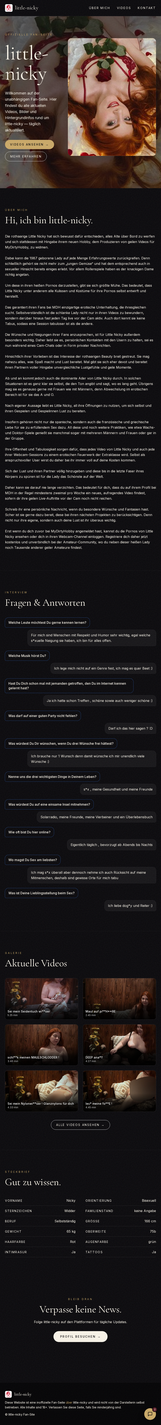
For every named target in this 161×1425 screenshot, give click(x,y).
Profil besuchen (80, 1336)
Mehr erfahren (26, 156)
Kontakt (147, 8)
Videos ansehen (29, 144)
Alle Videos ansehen (80, 1125)
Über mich (99, 8)
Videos (124, 8)
